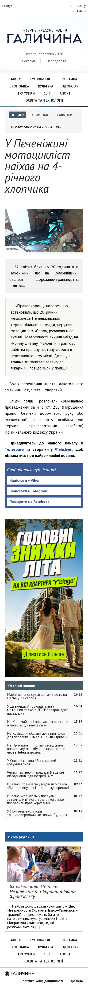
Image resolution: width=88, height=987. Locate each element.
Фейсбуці (63, 449)
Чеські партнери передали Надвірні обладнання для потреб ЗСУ (35, 774)
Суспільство (41, 79)
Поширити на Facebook (29, 501)
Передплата (56, 60)
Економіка (19, 86)
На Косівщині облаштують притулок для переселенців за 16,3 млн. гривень (37, 735)
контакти (78, 10)
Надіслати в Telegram (28, 491)
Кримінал (39, 115)
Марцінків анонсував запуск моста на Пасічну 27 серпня (37, 696)
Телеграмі (14, 449)
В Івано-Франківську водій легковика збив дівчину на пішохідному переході (38, 786)
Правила (76, 981)
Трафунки (26, 93)
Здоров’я (70, 86)
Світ (47, 93)
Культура (45, 86)
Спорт (65, 93)
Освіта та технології (44, 100)
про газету (77, 5)
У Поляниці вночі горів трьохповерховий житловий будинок (37, 813)
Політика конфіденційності (41, 981)
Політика (69, 79)
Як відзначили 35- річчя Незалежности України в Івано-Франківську (43, 891)
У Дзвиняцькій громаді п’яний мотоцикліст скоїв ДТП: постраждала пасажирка (38, 710)
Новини (18, 115)
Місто (16, 79)
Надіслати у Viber (24, 480)
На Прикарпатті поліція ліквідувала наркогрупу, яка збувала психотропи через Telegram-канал (36, 749)
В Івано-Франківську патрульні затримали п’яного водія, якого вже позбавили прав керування (35, 799)
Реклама (29, 60)
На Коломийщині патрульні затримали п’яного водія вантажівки (37, 723)
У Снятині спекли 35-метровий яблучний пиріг (31, 762)
